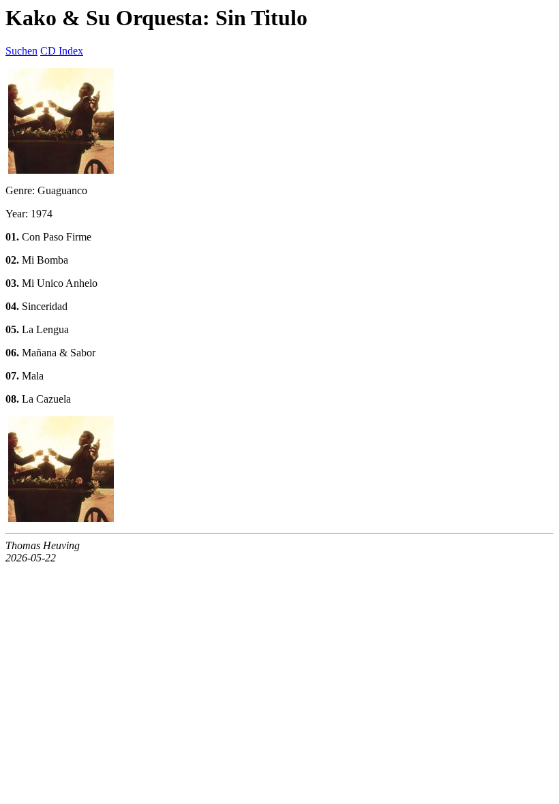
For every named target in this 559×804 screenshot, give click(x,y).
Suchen (21, 51)
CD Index (61, 51)
